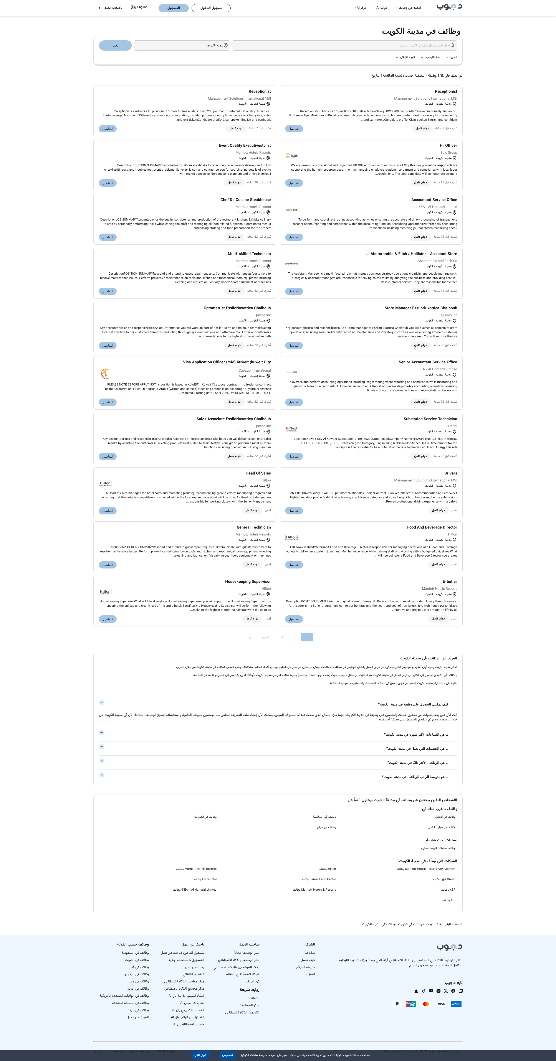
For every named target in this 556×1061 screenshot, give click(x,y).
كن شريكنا (253, 981)
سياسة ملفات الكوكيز (254, 1055)
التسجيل (173, 8)
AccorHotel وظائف (205, 879)
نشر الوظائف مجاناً (247, 953)
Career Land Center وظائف (318, 879)
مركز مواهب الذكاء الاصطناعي (184, 981)
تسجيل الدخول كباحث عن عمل (182, 953)
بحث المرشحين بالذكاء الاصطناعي (236, 967)
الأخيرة (266, 637)
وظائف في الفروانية (205, 817)
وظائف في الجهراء (445, 817)
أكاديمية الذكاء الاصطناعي (242, 1012)
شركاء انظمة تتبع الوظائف (242, 974)
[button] (227, 1055)
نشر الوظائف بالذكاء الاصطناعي (239, 960)
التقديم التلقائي (193, 974)
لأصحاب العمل (113, 8)
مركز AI (361, 8)
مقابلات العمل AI (192, 1003)
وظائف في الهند (138, 1010)
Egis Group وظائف (443, 879)
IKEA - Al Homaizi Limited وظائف (195, 890)
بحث (115, 45)
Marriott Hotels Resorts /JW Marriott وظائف (425, 869)
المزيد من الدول (138, 1017)
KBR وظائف (448, 890)
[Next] (249, 637)
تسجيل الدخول (211, 8)
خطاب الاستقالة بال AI (188, 1024)
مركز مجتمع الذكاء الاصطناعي (184, 989)
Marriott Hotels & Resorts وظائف (314, 890)
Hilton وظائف (327, 869)
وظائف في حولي (326, 827)
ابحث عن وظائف (409, 8)
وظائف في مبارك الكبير (441, 827)
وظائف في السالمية (324, 817)
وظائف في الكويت (137, 960)
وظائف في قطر (139, 967)
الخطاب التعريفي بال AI (188, 1010)
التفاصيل (294, 128)
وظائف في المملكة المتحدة (130, 1003)
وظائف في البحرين (136, 974)
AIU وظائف (448, 900)
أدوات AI (382, 8)
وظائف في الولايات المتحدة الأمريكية (124, 996)
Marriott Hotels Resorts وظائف (196, 869)
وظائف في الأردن (138, 989)
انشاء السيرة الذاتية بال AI (186, 996)
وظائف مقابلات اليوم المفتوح (438, 848)
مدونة (255, 998)
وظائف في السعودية (135, 953)
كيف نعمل (308, 960)
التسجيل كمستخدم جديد (186, 960)
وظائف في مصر (138, 981)
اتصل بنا (309, 974)
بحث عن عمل (194, 967)
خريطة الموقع (305, 967)
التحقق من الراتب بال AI (187, 1017)
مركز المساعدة (250, 1005)
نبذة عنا (309, 953)
